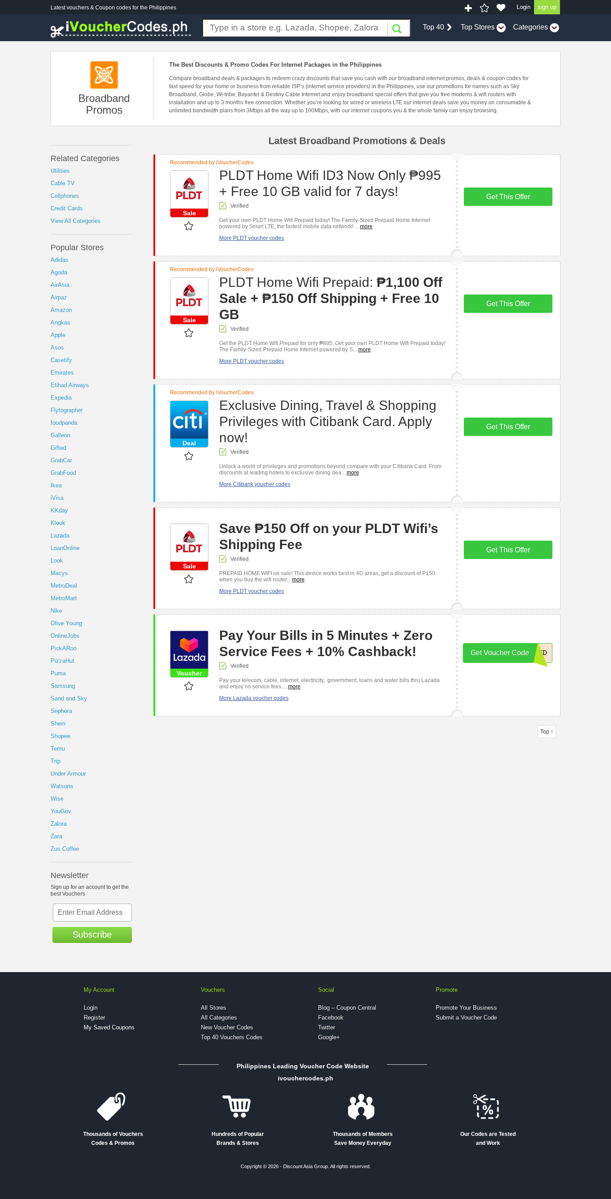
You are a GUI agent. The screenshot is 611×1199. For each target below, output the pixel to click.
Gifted (58, 447)
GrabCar (61, 460)
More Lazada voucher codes (254, 698)
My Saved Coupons (109, 1027)
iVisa (57, 498)
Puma (58, 673)
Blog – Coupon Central (347, 1007)
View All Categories (76, 221)
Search (396, 28)
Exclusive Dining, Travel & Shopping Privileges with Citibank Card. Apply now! (328, 421)
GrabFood (63, 472)
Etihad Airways (70, 385)
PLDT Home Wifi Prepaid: (330, 298)
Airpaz (59, 297)
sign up (547, 7)
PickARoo (63, 648)
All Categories (219, 1017)
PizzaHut (62, 660)
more (366, 226)
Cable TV (63, 183)
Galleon (60, 435)
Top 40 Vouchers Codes (232, 1037)
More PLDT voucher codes (251, 238)
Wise (57, 798)
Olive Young (66, 623)
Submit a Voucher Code (466, 1017)
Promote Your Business (466, 1007)
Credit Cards (67, 208)
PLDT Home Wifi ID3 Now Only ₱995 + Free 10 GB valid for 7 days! (330, 183)
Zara (56, 836)
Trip (55, 761)
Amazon (61, 310)
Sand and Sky (69, 698)
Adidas (59, 259)
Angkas (60, 322)
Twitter (326, 1027)
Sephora (61, 711)
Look (57, 560)
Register (94, 1017)
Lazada (60, 535)
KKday (59, 510)
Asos (57, 347)
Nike (56, 610)
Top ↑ (546, 732)
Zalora (59, 823)
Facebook (331, 1017)
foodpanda (64, 422)
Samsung (63, 686)
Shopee (60, 736)
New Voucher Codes (227, 1027)
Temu (58, 748)
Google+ (329, 1037)
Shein (58, 723)
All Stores (213, 1007)
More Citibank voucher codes (254, 484)
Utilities (60, 170)
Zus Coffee (65, 848)
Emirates (62, 372)
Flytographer (67, 410)
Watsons (62, 786)
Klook (58, 523)
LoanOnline (65, 548)
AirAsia (60, 285)
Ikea (56, 485)
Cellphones (65, 195)
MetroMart (64, 598)
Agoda (59, 272)
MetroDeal (64, 585)
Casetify (61, 360)
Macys (59, 573)
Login (523, 7)
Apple (58, 335)
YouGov (61, 811)
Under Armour (68, 773)
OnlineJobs (65, 635)
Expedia (61, 397)
